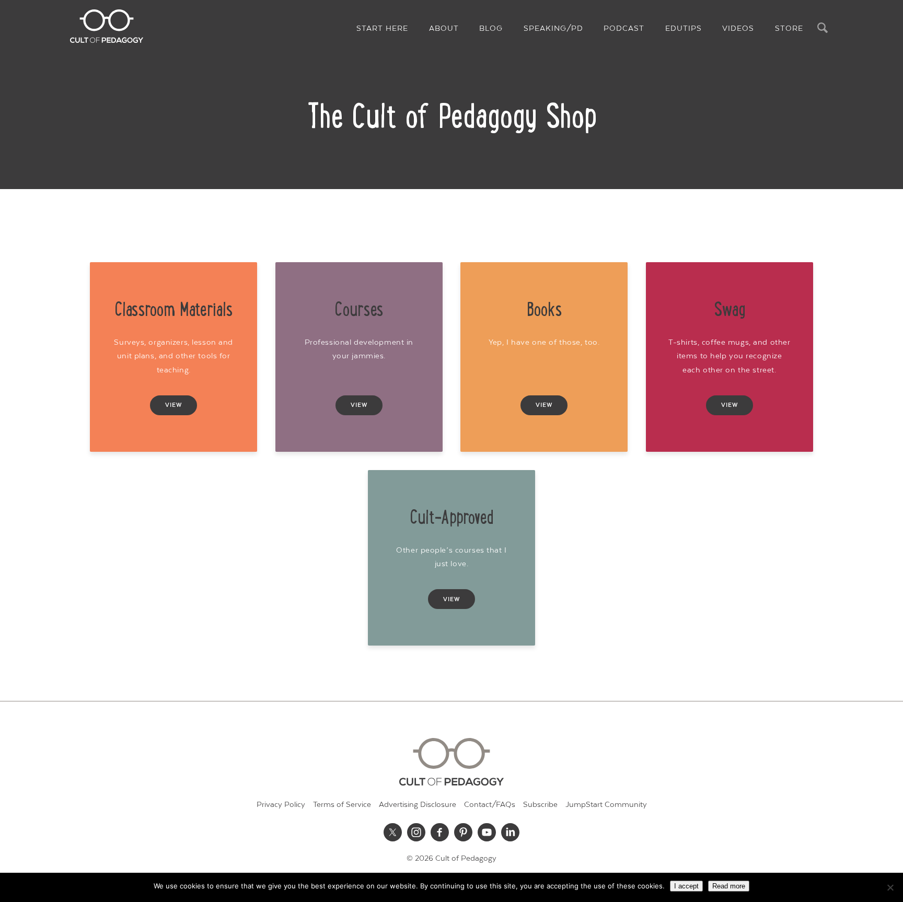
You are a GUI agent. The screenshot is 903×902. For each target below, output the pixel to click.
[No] (890, 887)
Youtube (487, 832)
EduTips (683, 28)
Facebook (440, 832)
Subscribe (540, 804)
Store (789, 28)
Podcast (624, 28)
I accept (686, 886)
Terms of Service (342, 804)
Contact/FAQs (489, 804)
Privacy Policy (281, 804)
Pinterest (463, 832)
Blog (491, 28)
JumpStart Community (606, 804)
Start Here (382, 28)
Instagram (416, 832)
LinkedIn (510, 832)
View (173, 405)
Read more (728, 886)
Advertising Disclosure (417, 804)
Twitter (393, 832)
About (444, 28)
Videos (738, 28)
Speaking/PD (553, 28)
